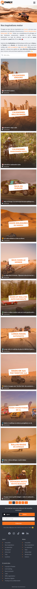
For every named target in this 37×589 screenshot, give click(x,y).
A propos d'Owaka (10, 566)
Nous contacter (9, 571)
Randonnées (32, 31)
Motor (25, 514)
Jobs (6, 573)
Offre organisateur (10, 576)
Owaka (26, 29)
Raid (10, 33)
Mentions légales (9, 578)
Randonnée (28, 554)
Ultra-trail (7, 552)
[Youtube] (23, 533)
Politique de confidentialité (12, 581)
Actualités (8, 542)
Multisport (8, 550)
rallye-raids (24, 47)
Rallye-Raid (4, 33)
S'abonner (18, 523)
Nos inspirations (9, 545)
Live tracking (8, 569)
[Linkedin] (28, 533)
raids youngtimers (13, 47)
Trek (6, 554)
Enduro (26, 31)
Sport (8, 514)
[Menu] (34, 3)
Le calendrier (8, 547)
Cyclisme (7, 557)
